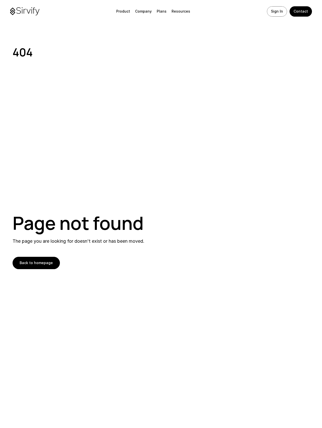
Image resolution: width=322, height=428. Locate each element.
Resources (181, 11)
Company (143, 11)
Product (123, 11)
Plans (162, 11)
